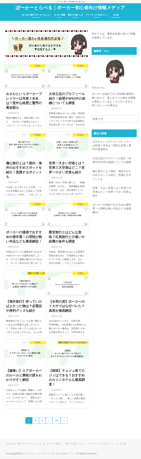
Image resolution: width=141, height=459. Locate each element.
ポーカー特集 (59, 16)
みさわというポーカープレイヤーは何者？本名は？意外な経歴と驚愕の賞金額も (112, 145)
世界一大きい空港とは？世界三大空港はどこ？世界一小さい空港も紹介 (112, 192)
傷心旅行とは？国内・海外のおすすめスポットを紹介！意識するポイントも (112, 175)
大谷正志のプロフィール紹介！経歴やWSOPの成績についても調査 (112, 160)
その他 (115, 16)
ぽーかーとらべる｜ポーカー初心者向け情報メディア (70, 7)
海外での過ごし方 (75, 16)
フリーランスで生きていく (97, 16)
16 (56, 420)
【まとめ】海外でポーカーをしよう (36, 16)
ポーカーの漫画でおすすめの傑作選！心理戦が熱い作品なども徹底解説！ (112, 208)
